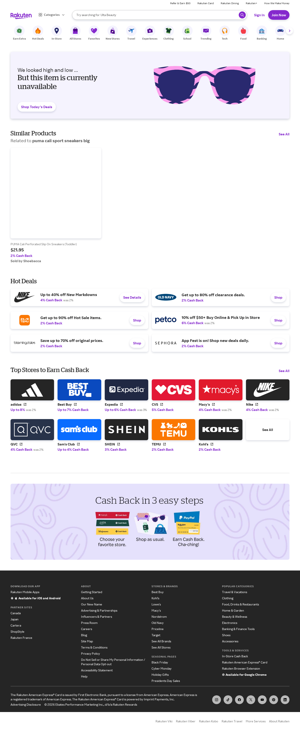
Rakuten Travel (232, 721)
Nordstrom (159, 616)
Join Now (279, 15)
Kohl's (155, 598)
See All (284, 134)
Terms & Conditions (94, 647)
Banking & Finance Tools (238, 629)
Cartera (16, 625)
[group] (56, 205)
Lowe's (156, 604)
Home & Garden (233, 610)
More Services (256, 721)
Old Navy (158, 623)
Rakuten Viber (185, 721)
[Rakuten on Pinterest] (273, 699)
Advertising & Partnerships (99, 610)
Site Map (87, 641)
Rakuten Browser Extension (241, 668)
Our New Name (91, 604)
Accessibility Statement (97, 670)
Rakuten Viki (163, 721)
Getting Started (91, 592)
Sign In (259, 15)
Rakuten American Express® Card (244, 662)
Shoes (226, 635)
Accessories (230, 641)
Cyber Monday (162, 668)
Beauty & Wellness (234, 616)
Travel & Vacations (234, 592)
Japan (14, 619)
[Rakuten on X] (250, 699)
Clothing (227, 598)
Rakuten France (21, 638)
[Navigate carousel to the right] (289, 30)
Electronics (229, 623)
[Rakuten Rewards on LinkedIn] (285, 699)
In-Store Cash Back (235, 656)
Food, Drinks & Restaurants (240, 604)
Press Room (89, 623)
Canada (16, 613)
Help (84, 676)
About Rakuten (279, 721)
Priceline (158, 629)
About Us (87, 598)
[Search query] (242, 15)
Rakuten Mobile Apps (25, 592)
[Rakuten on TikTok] (228, 699)
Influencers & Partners (96, 616)
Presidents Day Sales (166, 681)
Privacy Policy (90, 653)
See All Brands (161, 641)
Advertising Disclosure (26, 704)
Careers (86, 629)
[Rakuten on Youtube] (262, 699)
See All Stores (161, 647)
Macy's (156, 610)
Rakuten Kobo (208, 721)
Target (156, 635)
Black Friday (160, 662)
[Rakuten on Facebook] (239, 699)
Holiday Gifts (160, 674)
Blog (84, 635)
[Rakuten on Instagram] (216, 699)
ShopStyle (17, 631)
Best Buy (158, 592)
